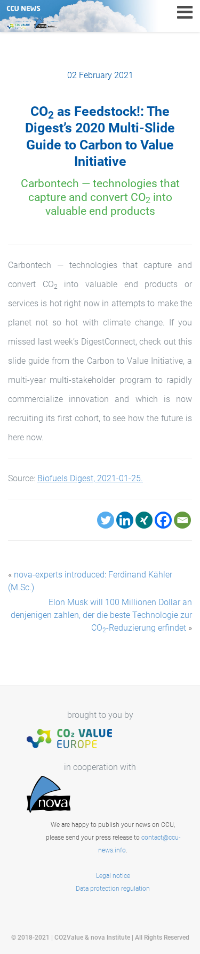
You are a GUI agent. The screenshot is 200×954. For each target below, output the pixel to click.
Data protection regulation (113, 888)
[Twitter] (105, 520)
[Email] (182, 520)
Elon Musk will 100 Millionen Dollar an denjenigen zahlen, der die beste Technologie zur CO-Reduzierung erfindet (101, 615)
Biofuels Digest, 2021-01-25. (90, 478)
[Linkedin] (124, 520)
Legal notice (113, 876)
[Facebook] (163, 520)
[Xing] (144, 520)
